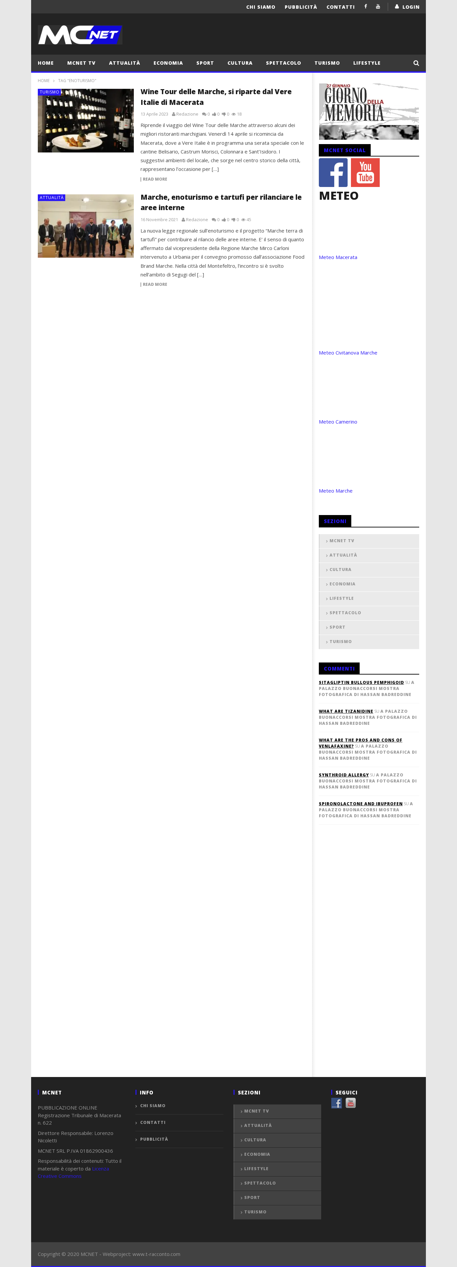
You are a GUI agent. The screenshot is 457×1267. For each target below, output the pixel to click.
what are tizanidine (346, 711)
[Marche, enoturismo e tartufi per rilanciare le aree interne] (86, 226)
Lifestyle (367, 63)
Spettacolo (283, 63)
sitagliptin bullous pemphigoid (361, 682)
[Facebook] (366, 6)
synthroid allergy (344, 775)
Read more (155, 179)
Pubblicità (301, 7)
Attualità (124, 63)
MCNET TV (81, 63)
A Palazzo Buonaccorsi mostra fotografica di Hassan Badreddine (367, 688)
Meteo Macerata (338, 257)
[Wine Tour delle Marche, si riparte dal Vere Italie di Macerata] (86, 120)
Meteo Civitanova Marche (348, 352)
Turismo (327, 63)
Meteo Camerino (338, 421)
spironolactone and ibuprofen (361, 804)
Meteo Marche (336, 490)
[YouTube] (378, 6)
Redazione (187, 114)
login (411, 7)
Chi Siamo (260, 7)
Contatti (341, 7)
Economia (168, 63)
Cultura (240, 63)
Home (46, 63)
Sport (205, 63)
